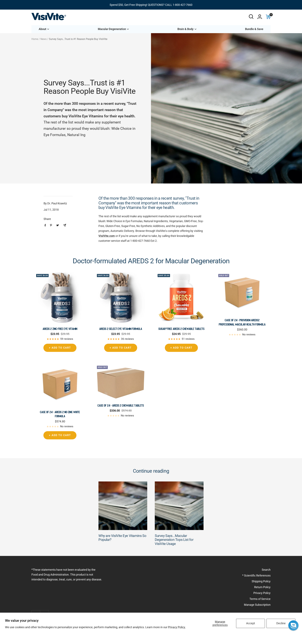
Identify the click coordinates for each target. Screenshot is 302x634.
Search (266, 569)
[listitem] (45, 225)
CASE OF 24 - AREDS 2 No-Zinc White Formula (60, 414)
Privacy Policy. (177, 627)
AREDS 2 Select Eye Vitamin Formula (120, 328)
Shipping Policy (261, 581)
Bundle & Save (254, 29)
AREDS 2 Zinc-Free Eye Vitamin (60, 328)
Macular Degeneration (112, 29)
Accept (250, 623)
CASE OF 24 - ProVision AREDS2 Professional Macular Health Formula (242, 322)
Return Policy (262, 587)
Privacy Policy (262, 593)
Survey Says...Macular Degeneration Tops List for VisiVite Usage (174, 540)
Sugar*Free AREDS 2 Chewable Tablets (181, 328)
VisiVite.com (106, 236)
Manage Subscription (257, 604)
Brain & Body (185, 29)
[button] (293, 625)
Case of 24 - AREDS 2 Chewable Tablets (121, 405)
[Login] (259, 16)
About (42, 29)
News (43, 39)
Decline (281, 623)
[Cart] (268, 16)
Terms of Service (260, 599)
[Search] (251, 16)
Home (34, 39)
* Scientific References (256, 575)
